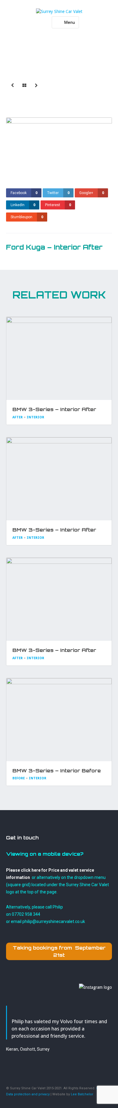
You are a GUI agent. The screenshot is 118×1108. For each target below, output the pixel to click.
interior (35, 417)
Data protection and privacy (28, 1094)
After (17, 417)
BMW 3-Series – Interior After (54, 409)
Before (18, 778)
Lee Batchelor (82, 1094)
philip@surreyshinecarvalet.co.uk (53, 921)
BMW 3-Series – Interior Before (56, 771)
